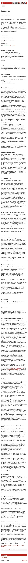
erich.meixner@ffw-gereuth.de (10, 45)
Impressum (4, 557)
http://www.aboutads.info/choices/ (17, 368)
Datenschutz (4, 555)
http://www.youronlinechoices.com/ (13, 369)
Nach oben (24, 560)
